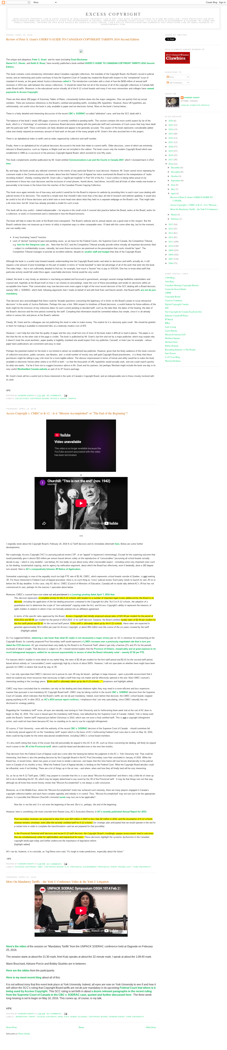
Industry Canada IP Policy (176, 315)
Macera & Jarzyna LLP (175, 334)
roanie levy (124, 867)
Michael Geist (171, 341)
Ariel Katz (169, 281)
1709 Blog (170, 277)
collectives (22, 398)
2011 (171, 241)
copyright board (39, 398)
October (175, 176)
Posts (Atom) (24, 1033)
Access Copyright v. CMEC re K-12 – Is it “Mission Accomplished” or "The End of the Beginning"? (67, 413)
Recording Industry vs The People (180, 349)
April (173, 193)
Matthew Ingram (172, 338)
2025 (171, 124)
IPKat (167, 322)
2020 (171, 146)
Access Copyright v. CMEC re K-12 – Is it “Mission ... (194, 204)
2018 (171, 155)
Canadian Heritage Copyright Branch (182, 285)
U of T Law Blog (172, 357)
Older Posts (151, 1027)
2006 (171, 263)
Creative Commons (173, 300)
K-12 (67, 867)
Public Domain (171, 345)
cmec (40, 867)
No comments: (54, 395)
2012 (171, 237)
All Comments (175, 82)
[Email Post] (65, 395)
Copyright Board (172, 296)
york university (142, 867)
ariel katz (63, 1017)
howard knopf (117, 1017)
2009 (171, 250)
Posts (171, 76)
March (174, 214)
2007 (171, 258)
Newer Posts (11, 1027)
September (176, 180)
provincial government (83, 867)
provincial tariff (107, 867)
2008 (171, 254)
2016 (171, 163)
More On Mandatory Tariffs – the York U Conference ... (195, 209)
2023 (171, 133)
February (175, 218)
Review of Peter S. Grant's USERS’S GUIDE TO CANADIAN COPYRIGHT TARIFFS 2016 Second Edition (72, 39)
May (173, 189)
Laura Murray (171, 330)
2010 (171, 245)
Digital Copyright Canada (176, 304)
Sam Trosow (170, 353)
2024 (171, 129)
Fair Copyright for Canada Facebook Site (183, 311)
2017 (171, 159)
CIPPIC (168, 292)
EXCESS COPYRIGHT (113, 14)
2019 (171, 150)
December (175, 167)
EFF (167, 307)
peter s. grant (58, 398)
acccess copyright (25, 867)
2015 (171, 224)
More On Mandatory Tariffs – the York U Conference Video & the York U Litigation (57, 882)
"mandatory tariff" (25, 1017)
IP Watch (169, 319)
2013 (171, 232)
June (173, 184)
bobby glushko (78, 1017)
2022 (171, 137)
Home (81, 1027)
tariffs (72, 398)
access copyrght (47, 1017)
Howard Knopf (192, 98)
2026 (171, 120)
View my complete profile (195, 105)
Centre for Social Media (175, 289)
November (176, 171)
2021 (171, 142)
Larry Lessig (170, 326)
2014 (171, 228)
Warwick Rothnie (173, 360)
